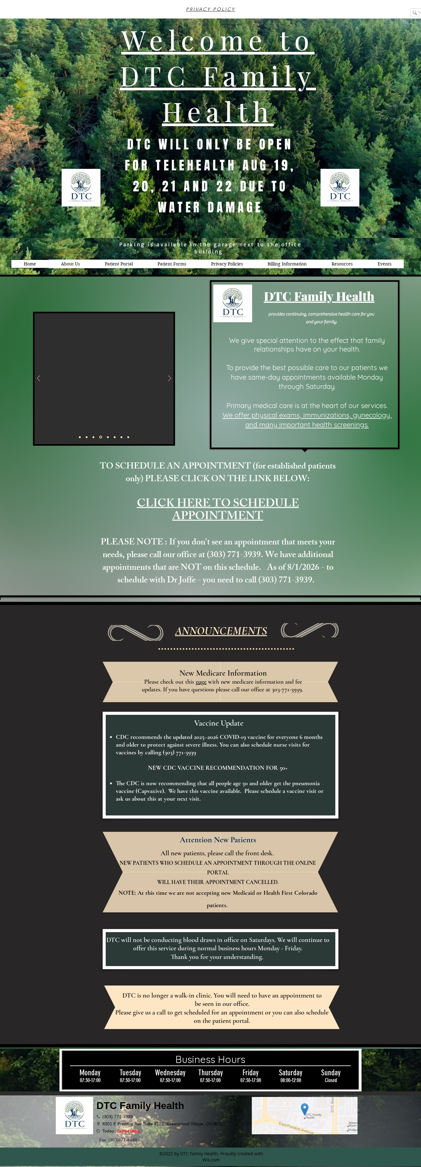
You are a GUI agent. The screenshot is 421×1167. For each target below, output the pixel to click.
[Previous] (38, 378)
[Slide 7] (114, 437)
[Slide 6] (107, 437)
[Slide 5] (100, 437)
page (201, 682)
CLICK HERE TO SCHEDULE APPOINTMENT (218, 511)
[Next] (169, 378)
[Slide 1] (80, 437)
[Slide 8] (121, 437)
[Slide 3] (87, 437)
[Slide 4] (93, 437)
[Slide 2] (128, 437)
